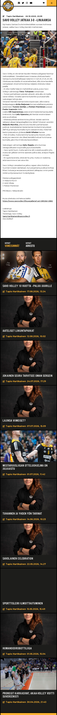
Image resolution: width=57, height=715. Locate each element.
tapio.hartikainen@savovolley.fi (16, 216)
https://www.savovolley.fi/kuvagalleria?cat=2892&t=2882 (28, 201)
